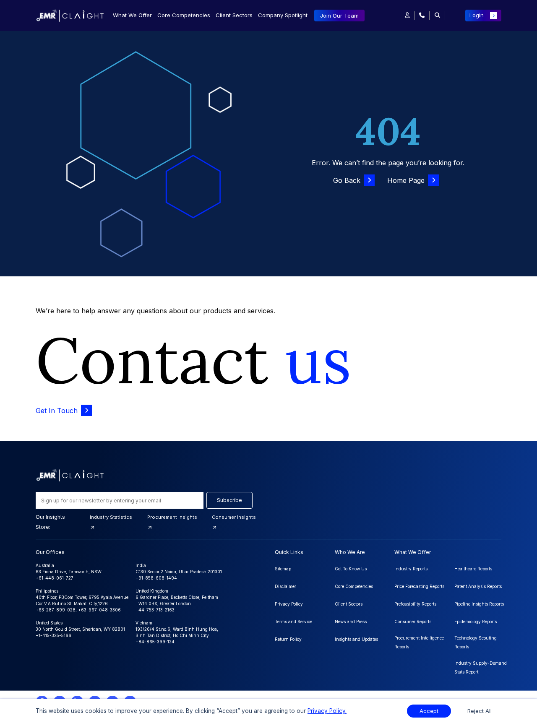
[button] (407, 15)
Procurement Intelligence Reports (419, 642)
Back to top (21, 690)
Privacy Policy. (327, 710)
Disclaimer (285, 586)
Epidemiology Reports (475, 621)
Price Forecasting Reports (419, 586)
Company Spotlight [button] (283, 15)
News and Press (351, 621)
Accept (429, 711)
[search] (437, 15)
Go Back (346, 180)
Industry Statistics (111, 517)
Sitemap (283, 568)
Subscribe (229, 500)
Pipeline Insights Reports (479, 603)
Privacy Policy (289, 603)
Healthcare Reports (473, 568)
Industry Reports (411, 568)
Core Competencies (183, 15)
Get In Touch (57, 410)
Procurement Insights (172, 517)
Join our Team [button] (339, 15)
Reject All (479, 711)
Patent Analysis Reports (478, 586)
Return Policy (288, 639)
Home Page (406, 180)
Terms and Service (293, 621)
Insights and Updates (356, 639)
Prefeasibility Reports (415, 603)
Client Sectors (234, 15)
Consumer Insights (234, 517)
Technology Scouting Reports (475, 642)
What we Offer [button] (132, 15)
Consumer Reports (412, 621)
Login (476, 15)
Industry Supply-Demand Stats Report (480, 667)
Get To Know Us (351, 568)
